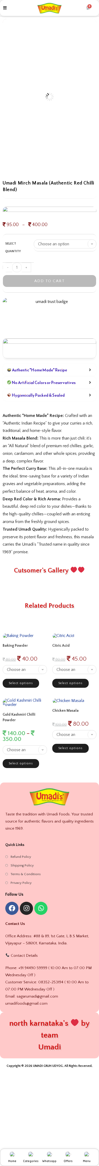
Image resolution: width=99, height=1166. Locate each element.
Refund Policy (21, 857)
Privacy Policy (21, 883)
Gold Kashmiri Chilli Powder (19, 717)
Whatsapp (49, 1161)
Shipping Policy (22, 865)
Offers (68, 1161)
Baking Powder (15, 646)
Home (12, 1161)
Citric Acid (61, 646)
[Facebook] (11, 908)
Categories (31, 1161)
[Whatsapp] (41, 908)
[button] (89, 26)
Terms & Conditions (26, 874)
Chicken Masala (65, 711)
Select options (21, 683)
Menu (87, 1161)
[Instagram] (26, 908)
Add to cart (49, 281)
